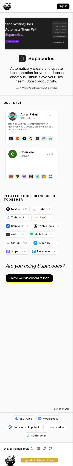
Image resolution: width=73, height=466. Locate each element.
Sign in (63, 6)
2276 (50, 154)
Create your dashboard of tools (29, 278)
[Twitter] (44, 449)
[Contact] (38, 449)
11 (50, 116)
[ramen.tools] (7, 6)
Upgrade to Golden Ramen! (39, 460)
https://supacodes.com (38, 88)
